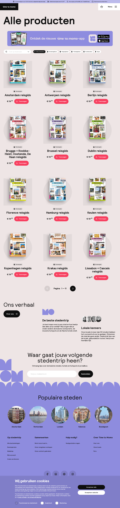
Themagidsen (76, 51)
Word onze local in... (41, 443)
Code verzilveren (13, 459)
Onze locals (97, 447)
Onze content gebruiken (43, 451)
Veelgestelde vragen (73, 443)
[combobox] (17, 52)
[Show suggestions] (28, 52)
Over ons (10, 314)
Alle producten (40, 51)
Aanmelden (85, 374)
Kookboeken (88, 51)
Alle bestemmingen (13, 443)
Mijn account (11, 455)
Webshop (10, 451)
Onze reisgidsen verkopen (43, 447)
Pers (94, 451)
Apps (98, 51)
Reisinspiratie (11, 447)
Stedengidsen (53, 51)
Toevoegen (23, 101)
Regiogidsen (65, 51)
